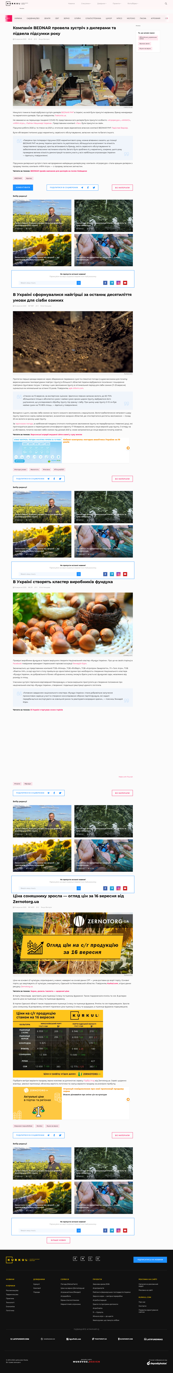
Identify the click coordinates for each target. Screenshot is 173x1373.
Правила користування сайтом (148, 1311)
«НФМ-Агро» (19, 123)
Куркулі (36, 1284)
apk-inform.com (76, 388)
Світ (57, 18)
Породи (36, 1292)
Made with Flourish (126, 777)
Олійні (77, 18)
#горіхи (17, 784)
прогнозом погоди (24, 424)
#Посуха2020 (59, 469)
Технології (10, 1302)
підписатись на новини (150, 1260)
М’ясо (119, 18)
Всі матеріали (122, 188)
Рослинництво (12, 1290)
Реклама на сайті (146, 1290)
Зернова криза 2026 (101, 1284)
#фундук (28, 784)
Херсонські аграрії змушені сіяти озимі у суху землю (56, 434)
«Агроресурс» (114, 120)
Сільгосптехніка (93, 18)
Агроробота (66, 1296)
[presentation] (6, 18)
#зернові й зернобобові (23, 1126)
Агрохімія (155, 18)
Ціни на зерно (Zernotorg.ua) (72, 1288)
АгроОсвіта (97, 1308)
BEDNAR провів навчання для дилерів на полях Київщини (59, 171)
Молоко (131, 18)
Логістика (10, 1311)
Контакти (142, 1306)
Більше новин (58, 1240)
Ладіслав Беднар (120, 128)
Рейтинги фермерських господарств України (112, 1292)
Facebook (17, 663)
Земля (47, 18)
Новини (71, 4)
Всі (8, 18)
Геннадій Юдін (79, 663)
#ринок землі (145, 44)
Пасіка (143, 18)
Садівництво (33, 18)
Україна (18, 18)
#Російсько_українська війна (148, 38)
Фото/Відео (132, 4)
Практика (10, 1298)
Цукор (109, 18)
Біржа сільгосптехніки (70, 1300)
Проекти (116, 4)
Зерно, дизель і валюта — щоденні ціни (50, 991)
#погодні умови (20, 469)
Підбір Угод (89, 1081)
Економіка (10, 1306)
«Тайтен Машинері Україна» (39, 123)
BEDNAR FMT (67, 112)
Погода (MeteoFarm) (69, 1284)
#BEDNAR (18, 178)
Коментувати (23, 187)
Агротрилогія (98, 1288)
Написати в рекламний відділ (148, 1285)
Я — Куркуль (98, 1312)
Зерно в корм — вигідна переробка (107, 1296)
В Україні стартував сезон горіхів (47, 710)
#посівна (46, 469)
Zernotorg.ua (27, 986)
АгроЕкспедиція (100, 1300)
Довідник (101, 4)
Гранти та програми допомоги (105, 1304)
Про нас (142, 1302)
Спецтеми (85, 4)
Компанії (37, 1288)
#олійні (39, 1126)
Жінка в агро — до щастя (103, 1316)
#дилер (29, 178)
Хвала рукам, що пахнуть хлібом (106, 1320)
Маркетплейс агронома (70, 1304)
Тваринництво (12, 1294)
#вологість (35, 469)
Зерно (67, 18)
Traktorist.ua (60, 115)
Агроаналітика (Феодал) (71, 1292)
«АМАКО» (125, 120)
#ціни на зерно (52, 1126)
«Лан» (78, 123)
